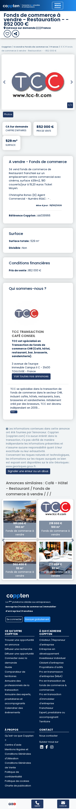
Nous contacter (48, 735)
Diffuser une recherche (18, 649)
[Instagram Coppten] (51, 747)
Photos (8, 114)
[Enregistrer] (7, 33)
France (54, 46)
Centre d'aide (13, 745)
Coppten (6, 46)
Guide (8, 667)
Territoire (44, 721)
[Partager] (15, 33)
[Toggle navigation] (57, 5)
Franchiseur (46, 708)
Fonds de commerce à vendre (20, 529)
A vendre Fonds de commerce (31, 46)
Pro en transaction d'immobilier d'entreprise (50, 699)
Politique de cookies (17, 781)
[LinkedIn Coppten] (41, 747)
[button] (4, 82)
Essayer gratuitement (37, 619)
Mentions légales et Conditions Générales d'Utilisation (18, 754)
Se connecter (14, 619)
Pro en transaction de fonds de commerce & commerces (53, 685)
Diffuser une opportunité (19, 653)
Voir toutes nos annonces (31, 376)
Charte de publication (18, 785)
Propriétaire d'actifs (51, 667)
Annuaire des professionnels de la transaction (17, 685)
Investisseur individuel (52, 658)
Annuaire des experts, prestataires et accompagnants (18, 699)
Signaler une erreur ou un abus (28, 471)
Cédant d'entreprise (51, 662)
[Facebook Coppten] (47, 747)
